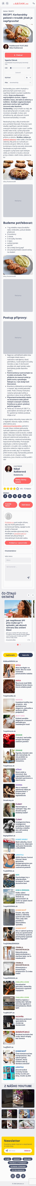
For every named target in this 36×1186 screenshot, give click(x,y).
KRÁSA (18, 680)
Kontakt (17, 1159)
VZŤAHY (19, 769)
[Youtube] (18, 1176)
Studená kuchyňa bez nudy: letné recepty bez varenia (24, 1036)
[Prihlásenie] (3, 3)
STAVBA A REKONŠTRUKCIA (22, 948)
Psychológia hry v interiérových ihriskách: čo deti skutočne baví (23, 880)
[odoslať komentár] (28, 577)
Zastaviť (18, 72)
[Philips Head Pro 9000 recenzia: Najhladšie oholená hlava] (26, 1114)
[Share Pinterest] (20, 496)
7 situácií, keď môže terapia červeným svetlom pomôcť (23, 740)
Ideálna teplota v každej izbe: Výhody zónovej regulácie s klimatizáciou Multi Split (23, 1004)
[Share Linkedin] (24, 496)
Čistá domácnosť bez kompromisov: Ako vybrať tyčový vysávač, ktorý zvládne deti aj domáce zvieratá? (24, 1059)
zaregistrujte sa (20, 533)
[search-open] (7, 3)
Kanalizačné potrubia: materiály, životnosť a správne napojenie (24, 987)
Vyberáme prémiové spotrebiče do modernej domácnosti (24, 1022)
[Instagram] (13, 1176)
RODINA (19, 785)
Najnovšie (25, 655)
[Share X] (15, 496)
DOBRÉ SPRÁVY (22, 839)
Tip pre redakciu (18, 1170)
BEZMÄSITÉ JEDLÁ (22, 1032)
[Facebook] (23, 1176)
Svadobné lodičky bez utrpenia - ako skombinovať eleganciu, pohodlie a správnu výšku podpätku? (24, 707)
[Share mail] (29, 496)
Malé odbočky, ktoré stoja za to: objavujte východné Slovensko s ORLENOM (24, 845)
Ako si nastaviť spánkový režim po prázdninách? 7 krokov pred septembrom (23, 791)
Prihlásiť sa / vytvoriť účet (18, 543)
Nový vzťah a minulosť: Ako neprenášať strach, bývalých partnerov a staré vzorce (24, 776)
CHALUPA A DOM (22, 982)
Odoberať (27, 1151)
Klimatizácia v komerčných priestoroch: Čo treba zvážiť (24, 970)
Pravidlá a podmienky (18, 1163)
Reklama (27, 1159)
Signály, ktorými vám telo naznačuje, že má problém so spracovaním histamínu (24, 757)
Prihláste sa (9, 522)
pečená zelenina (9, 139)
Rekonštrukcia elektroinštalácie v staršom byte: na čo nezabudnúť (23, 955)
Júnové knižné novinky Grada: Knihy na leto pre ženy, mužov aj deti (23, 1073)
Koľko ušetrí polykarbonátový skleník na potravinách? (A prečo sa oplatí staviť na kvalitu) (24, 898)
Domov (5, 11)
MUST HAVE (20, 716)
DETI (17, 875)
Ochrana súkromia (18, 1166)
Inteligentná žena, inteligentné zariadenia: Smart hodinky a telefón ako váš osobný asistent (23, 827)
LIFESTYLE (20, 855)
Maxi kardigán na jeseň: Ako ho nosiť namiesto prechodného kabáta (24, 671)
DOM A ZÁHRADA (22, 890)
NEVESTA (19, 700)
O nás (7, 1159)
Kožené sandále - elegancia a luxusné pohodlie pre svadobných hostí (24, 721)
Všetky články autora (20, 481)
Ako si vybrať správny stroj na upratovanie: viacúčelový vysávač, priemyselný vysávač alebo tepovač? (24, 935)
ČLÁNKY (19, 804)
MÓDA (18, 665)
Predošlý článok (8, 505)
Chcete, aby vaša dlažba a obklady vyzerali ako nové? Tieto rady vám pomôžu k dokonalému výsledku (23, 919)
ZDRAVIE (19, 735)
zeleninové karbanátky (12, 426)
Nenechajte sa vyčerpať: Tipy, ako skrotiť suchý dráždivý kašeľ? (23, 810)
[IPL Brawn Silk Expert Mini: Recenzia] (26, 1124)
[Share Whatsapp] (10, 496)
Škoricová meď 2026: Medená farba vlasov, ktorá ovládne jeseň (24, 685)
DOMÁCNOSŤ (21, 910)
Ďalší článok (26, 505)
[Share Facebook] (5, 496)
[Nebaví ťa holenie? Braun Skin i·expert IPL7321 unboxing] (9, 1124)
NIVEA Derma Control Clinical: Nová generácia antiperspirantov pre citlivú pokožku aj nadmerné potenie (24, 862)
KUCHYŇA (20, 1016)
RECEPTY (11, 11)
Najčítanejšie (10, 655)
